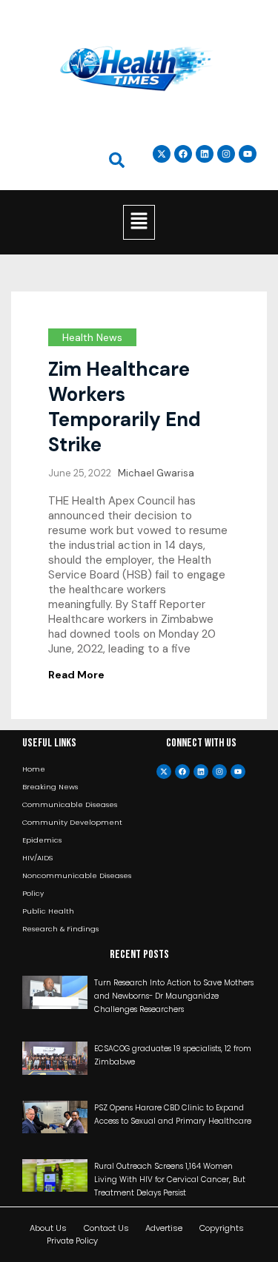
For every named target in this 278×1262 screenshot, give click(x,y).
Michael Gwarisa (156, 473)
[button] (138, 222)
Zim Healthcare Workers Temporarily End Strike (124, 407)
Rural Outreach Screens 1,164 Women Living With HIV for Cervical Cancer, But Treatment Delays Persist (169, 1179)
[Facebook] (182, 771)
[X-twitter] (163, 771)
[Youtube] (238, 771)
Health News (92, 337)
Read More (76, 674)
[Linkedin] (205, 154)
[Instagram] (226, 154)
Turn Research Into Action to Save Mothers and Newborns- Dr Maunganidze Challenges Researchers (174, 996)
